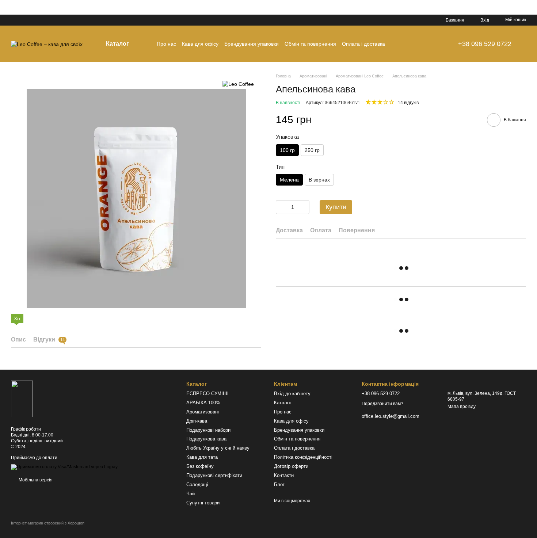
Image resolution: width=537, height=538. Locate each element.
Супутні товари (203, 502)
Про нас (166, 44)
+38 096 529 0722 (484, 44)
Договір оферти (291, 466)
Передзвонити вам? (382, 403)
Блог (279, 484)
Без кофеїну (200, 466)
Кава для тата (202, 457)
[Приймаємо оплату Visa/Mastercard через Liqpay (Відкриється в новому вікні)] (64, 467)
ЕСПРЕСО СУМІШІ (207, 393)
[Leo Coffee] (238, 84)
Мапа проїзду (462, 406)
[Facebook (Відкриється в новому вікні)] (31, 20)
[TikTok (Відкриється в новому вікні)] (23, 20)
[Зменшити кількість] (281, 207)
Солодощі (197, 484)
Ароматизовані (202, 412)
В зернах (319, 180)
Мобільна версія (35, 479)
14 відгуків (408, 102)
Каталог (283, 402)
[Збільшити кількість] (304, 207)
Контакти (284, 475)
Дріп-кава (196, 421)
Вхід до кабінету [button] (292, 393)
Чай (190, 493)
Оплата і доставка (363, 44)
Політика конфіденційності (303, 457)
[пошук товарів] (435, 44)
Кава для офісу (200, 44)
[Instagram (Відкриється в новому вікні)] (14, 20)
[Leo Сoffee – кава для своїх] (22, 398)
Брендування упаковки (251, 44)
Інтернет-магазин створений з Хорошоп (47, 523)
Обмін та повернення (310, 44)
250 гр (312, 150)
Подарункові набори (208, 430)
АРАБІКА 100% (203, 402)
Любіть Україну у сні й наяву (218, 448)
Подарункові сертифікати (214, 475)
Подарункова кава (206, 439)
